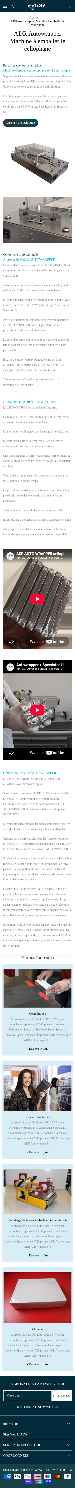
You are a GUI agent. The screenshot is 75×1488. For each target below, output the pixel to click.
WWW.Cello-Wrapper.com (53, 1470)
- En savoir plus (37, 1048)
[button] (5, 6)
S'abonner (61, 1395)
